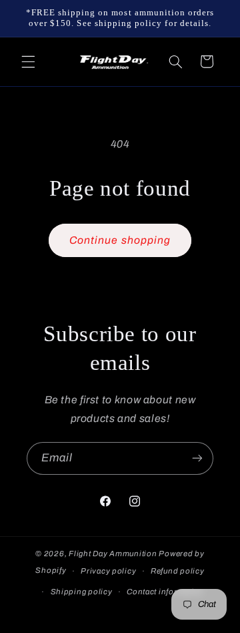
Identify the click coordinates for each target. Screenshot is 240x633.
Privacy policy (108, 571)
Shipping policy (82, 592)
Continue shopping (120, 240)
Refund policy (178, 571)
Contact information (165, 592)
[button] (28, 61)
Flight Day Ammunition (113, 554)
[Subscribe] (197, 458)
